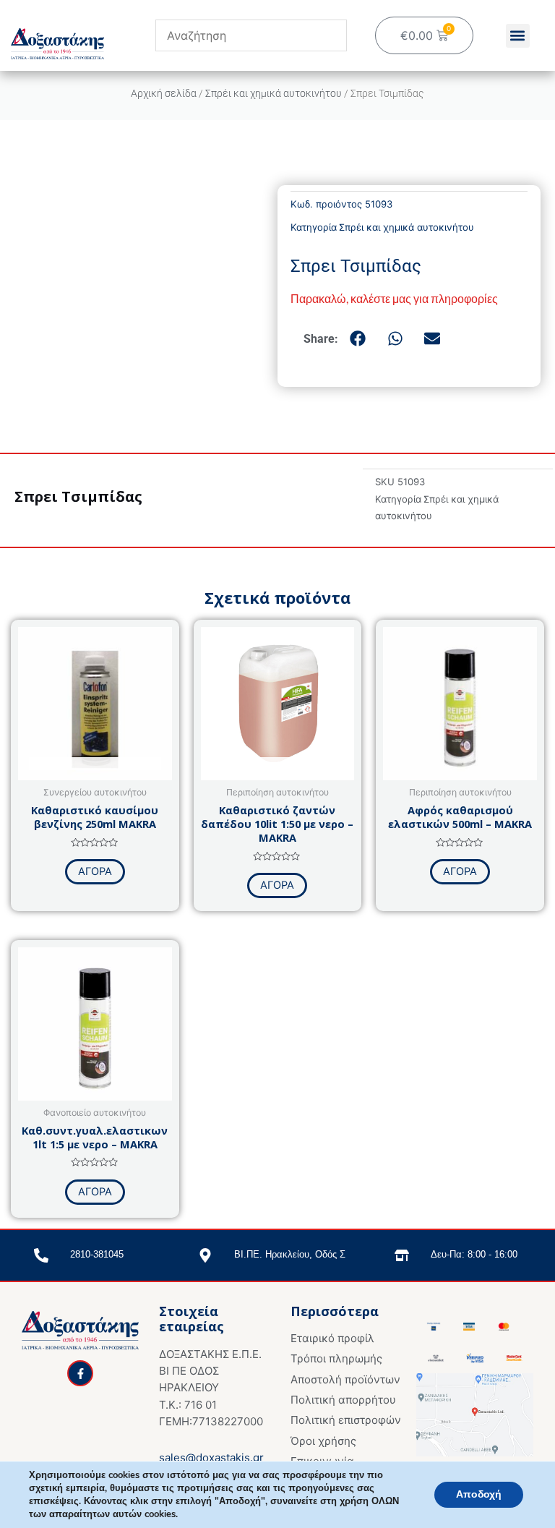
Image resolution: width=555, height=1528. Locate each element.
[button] (518, 36)
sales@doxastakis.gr (211, 1457)
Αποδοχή (479, 1494)
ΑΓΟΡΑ (95, 871)
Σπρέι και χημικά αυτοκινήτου (273, 93)
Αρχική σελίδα (164, 93)
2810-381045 (97, 1254)
